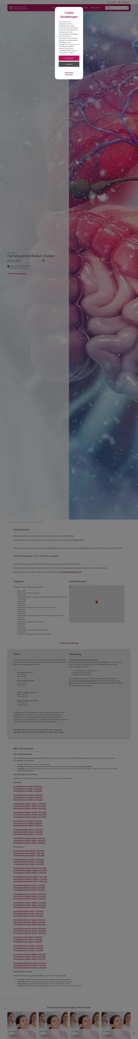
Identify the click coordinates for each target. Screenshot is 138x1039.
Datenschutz (69, 72)
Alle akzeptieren (69, 58)
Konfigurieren (69, 64)
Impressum (69, 75)
